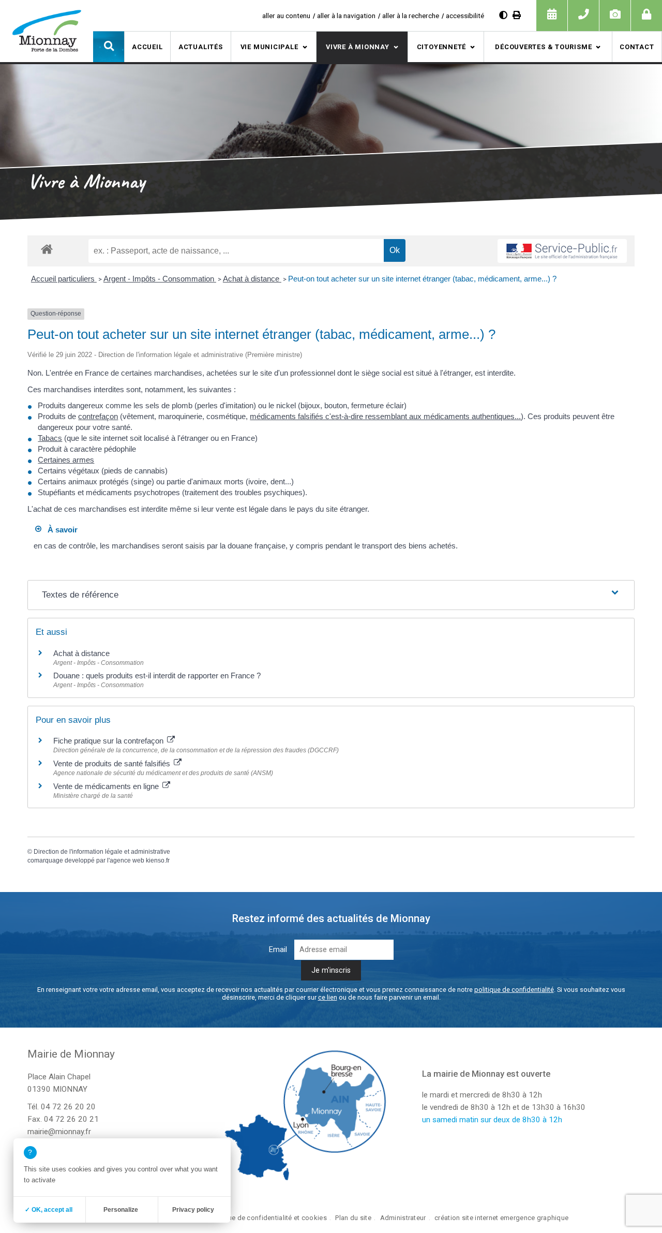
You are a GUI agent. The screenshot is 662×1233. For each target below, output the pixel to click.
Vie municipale (269, 47)
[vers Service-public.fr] (562, 251)
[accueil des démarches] (46, 248)
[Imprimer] (517, 15)
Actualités (200, 47)
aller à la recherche (410, 15)
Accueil (147, 47)
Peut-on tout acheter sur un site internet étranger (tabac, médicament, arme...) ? (422, 278)
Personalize (120, 1209)
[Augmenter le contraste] (503, 15)
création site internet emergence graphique (501, 1218)
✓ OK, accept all (48, 1209)
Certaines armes (66, 459)
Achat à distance (252, 278)
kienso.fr (158, 860)
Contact (637, 47)
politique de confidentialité (514, 989)
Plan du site (353, 1218)
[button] (108, 46)
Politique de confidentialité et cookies (267, 1218)
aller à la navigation (346, 15)
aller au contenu (286, 15)
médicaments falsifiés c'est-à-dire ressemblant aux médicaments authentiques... (385, 416)
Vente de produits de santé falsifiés (112, 763)
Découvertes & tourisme (543, 47)
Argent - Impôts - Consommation (159, 278)
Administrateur (403, 1218)
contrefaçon (98, 416)
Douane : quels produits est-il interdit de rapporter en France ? (157, 675)
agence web (127, 860)
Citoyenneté (442, 47)
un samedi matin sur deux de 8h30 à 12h (492, 1119)
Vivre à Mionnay (357, 47)
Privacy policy (193, 1209)
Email (278, 949)
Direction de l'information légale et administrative (102, 851)
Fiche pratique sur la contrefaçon (109, 740)
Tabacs (50, 438)
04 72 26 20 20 (68, 1106)
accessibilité (465, 15)
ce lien (327, 997)
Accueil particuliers (64, 278)
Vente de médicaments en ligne (107, 786)
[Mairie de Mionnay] (46, 30)
